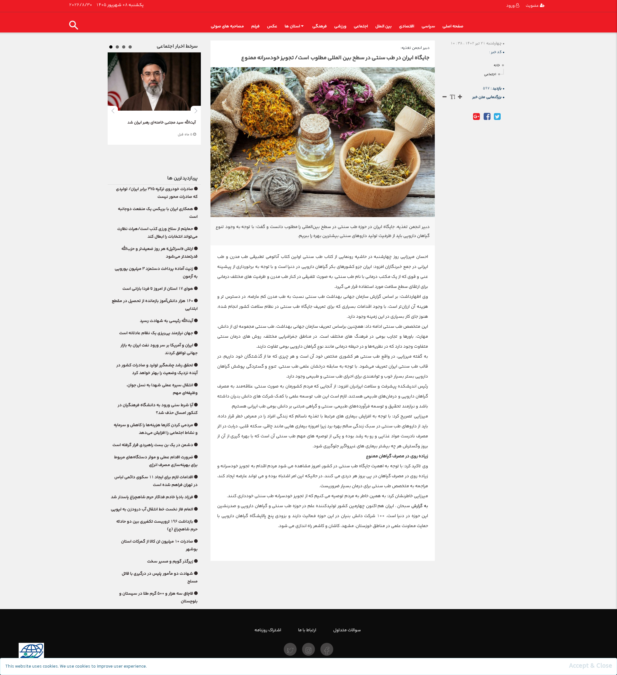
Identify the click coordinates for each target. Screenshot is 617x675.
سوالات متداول (347, 630)
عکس (272, 26)
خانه (497, 65)
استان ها (292, 26)
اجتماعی (361, 26)
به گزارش (419, 505)
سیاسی (428, 26)
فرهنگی (319, 26)
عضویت (533, 5)
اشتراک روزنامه (268, 630)
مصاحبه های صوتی (227, 26)
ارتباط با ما (307, 630)
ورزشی (340, 26)
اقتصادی (406, 26)
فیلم (255, 26)
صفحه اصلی (453, 26)
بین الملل (383, 26)
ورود (511, 5)
